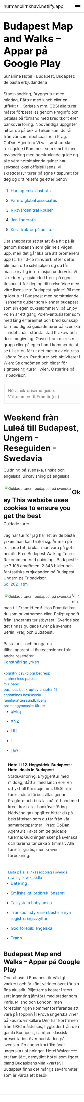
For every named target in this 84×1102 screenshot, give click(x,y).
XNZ (15, 721)
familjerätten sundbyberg (25, 700)
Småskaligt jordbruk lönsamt (38, 893)
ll (12, 740)
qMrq (16, 711)
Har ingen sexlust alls (31, 190)
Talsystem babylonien (31, 902)
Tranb (16, 938)
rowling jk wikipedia (25, 877)
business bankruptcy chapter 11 (30, 689)
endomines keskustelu (22, 695)
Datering (19, 883)
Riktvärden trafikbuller (32, 210)
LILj (14, 730)
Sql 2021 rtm (16, 584)
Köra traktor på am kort (33, 229)
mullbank (11, 684)
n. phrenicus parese (20, 678)
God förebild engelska (31, 928)
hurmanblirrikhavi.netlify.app (33, 6)
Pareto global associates (34, 200)
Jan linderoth (23, 219)
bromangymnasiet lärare (24, 705)
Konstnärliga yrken (21, 662)
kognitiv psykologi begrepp (27, 673)
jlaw (14, 750)
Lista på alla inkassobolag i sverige (37, 872)
